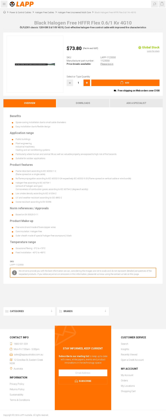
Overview (29, 103)
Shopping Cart (128, 391)
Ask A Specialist (136, 103)
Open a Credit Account (132, 360)
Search (124, 344)
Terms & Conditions (20, 400)
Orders (124, 380)
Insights (125, 349)
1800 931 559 (21, 344)
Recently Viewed (129, 354)
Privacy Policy (17, 384)
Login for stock (153, 51)
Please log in (107, 64)
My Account (127, 375)
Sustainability (16, 394)
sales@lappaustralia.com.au (28, 354)
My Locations (128, 386)
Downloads (83, 103)
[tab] (29, 103)
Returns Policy (17, 389)
